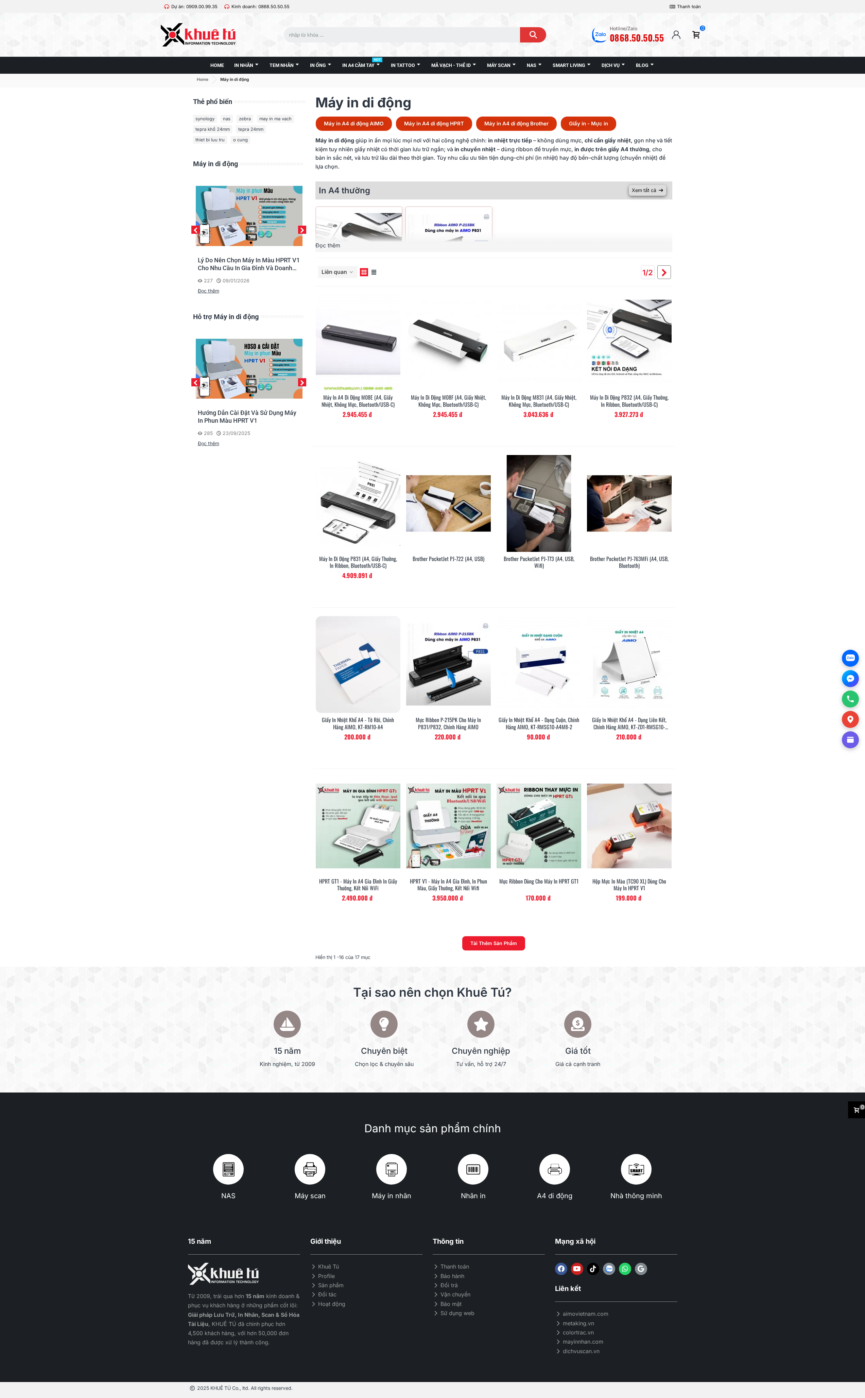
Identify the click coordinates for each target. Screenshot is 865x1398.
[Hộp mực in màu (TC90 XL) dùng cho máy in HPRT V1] (629, 825)
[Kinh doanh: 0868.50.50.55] (226, 6)
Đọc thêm (208, 291)
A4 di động (554, 1196)
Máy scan (310, 1196)
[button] (195, 230)
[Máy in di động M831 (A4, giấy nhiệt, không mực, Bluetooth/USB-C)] (539, 342)
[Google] (641, 1269)
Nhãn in (473, 1196)
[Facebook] (561, 1269)
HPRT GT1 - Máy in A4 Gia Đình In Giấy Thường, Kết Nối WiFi (358, 885)
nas (226, 118)
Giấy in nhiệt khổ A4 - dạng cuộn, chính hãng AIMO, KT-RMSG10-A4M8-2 (539, 723)
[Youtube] (577, 1269)
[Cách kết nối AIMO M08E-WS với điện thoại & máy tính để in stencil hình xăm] (249, 368)
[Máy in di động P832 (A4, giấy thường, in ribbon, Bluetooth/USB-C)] (629, 342)
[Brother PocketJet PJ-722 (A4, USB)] (448, 503)
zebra (245, 118)
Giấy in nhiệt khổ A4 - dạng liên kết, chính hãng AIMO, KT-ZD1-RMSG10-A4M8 (629, 723)
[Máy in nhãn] (391, 1169)
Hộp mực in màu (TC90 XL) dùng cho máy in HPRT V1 (629, 885)
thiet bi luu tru (210, 139)
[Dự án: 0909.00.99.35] (166, 6)
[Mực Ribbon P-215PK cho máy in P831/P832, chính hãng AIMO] (448, 664)
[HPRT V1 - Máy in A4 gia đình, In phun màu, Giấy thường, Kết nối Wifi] (448, 825)
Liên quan (335, 271)
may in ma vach (275, 118)
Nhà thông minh (636, 1196)
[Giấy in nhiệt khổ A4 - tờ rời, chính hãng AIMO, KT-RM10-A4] (358, 664)
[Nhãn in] (473, 1169)
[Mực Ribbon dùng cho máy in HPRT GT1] (539, 825)
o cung (240, 139)
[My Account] (676, 35)
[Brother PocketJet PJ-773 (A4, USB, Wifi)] (539, 503)
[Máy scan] (310, 1169)
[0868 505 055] (850, 699)
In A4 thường (344, 190)
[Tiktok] (593, 1269)
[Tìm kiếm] (533, 34)
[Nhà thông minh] (636, 1169)
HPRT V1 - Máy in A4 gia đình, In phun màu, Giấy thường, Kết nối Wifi (448, 885)
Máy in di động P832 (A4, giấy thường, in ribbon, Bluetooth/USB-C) (629, 401)
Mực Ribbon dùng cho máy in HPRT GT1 (538, 881)
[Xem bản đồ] (850, 719)
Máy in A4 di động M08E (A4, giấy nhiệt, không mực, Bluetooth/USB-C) (358, 401)
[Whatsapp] (625, 1269)
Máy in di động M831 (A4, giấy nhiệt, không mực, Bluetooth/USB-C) (538, 401)
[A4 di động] (554, 1169)
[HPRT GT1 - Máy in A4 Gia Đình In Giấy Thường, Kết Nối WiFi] (358, 825)
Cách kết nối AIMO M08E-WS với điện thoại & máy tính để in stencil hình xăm (248, 417)
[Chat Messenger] (850, 678)
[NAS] (228, 1169)
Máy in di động (215, 164)
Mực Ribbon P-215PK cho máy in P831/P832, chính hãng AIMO (448, 723)
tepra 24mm (250, 129)
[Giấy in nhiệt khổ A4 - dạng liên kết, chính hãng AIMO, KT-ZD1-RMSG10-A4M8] (629, 664)
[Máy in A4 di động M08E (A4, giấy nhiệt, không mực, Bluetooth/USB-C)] (358, 342)
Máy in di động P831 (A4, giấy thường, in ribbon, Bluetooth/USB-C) (358, 562)
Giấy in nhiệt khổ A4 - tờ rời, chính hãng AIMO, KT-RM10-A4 (358, 723)
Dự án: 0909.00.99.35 (194, 6)
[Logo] (609, 1269)
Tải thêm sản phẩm (493, 943)
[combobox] (395, 34)
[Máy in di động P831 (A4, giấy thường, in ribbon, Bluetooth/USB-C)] (358, 503)
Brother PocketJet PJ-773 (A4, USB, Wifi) (539, 562)
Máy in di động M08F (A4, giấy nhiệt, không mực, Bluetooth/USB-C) (448, 401)
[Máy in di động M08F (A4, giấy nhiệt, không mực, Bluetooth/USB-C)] (448, 342)
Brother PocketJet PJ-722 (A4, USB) (448, 558)
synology (204, 118)
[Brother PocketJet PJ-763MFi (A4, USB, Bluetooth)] (629, 503)
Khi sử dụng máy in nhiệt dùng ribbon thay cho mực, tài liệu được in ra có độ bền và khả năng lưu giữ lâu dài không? (248, 264)
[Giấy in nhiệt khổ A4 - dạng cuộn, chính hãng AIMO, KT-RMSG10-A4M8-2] (539, 664)
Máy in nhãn (391, 1196)
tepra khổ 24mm (212, 129)
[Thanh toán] (672, 6)
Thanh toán (689, 6)
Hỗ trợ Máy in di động (226, 317)
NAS (228, 1196)
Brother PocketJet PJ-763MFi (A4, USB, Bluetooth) (629, 562)
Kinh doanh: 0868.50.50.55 (260, 6)
